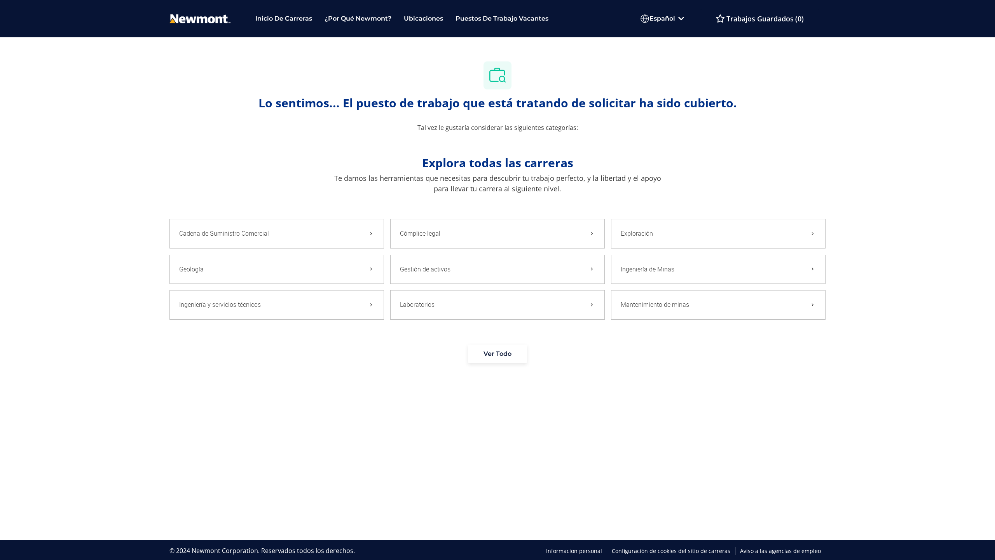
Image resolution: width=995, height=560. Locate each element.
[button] (497, 354)
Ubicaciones (423, 18)
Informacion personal (574, 551)
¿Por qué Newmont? (358, 18)
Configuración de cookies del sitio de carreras (671, 551)
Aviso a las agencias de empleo (780, 551)
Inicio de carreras (283, 18)
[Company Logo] (199, 18)
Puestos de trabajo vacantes (502, 18)
